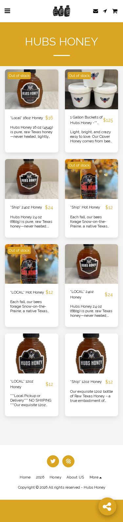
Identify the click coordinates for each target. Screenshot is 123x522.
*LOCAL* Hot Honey (27, 292)
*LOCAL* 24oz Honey (82, 294)
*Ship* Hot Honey (85, 207)
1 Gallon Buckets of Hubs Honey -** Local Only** (86, 120)
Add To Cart (93, 371)
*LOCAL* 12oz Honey (21, 384)
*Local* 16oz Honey (26, 118)
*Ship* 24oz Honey (26, 207)
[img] (31, 89)
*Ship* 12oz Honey (86, 381)
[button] (7, 11)
